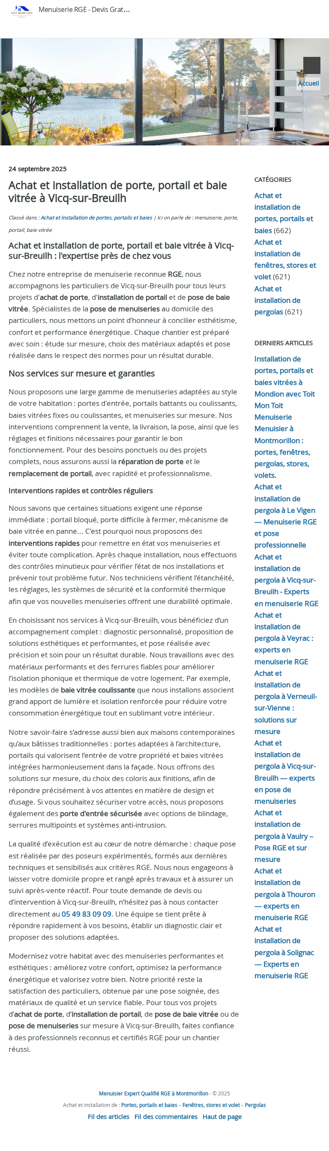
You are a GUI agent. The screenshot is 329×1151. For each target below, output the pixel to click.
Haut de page (222, 1116)
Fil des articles (108, 1116)
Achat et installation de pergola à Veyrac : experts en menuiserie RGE (284, 638)
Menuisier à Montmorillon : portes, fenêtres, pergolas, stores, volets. (282, 451)
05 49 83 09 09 (86, 914)
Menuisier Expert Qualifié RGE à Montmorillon (153, 1093)
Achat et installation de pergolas (277, 300)
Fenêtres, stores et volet (211, 1104)
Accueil (308, 83)
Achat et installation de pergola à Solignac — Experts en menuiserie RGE (284, 952)
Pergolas (255, 1104)
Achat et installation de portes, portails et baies (96, 217)
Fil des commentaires (166, 1116)
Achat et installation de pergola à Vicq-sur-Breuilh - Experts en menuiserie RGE (286, 580)
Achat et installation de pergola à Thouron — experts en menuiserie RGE (284, 894)
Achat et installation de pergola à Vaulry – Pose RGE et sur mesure (284, 836)
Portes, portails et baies (149, 1104)
